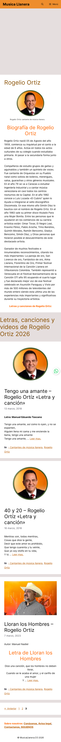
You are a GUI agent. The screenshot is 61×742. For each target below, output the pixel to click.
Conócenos (30, 723)
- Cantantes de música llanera (25, 447)
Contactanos (12, 727)
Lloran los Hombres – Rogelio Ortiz (28, 627)
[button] (42, 4)
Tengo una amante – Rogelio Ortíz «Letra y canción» (29, 397)
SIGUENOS (27, 727)
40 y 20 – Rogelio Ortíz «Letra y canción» (24, 516)
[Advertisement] (30, 43)
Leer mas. (35, 438)
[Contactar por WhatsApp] (56, 371)
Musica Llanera (16, 4)
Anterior (10, 708)
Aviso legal (44, 723)
